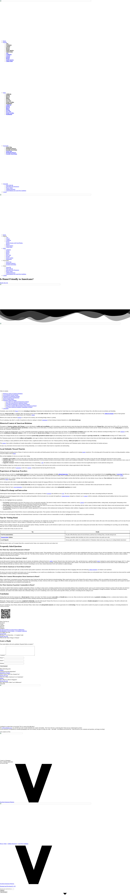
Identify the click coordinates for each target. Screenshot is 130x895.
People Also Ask (4, 282)
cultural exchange (109, 413)
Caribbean (9, 45)
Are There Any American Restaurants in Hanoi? (17, 401)
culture (33, 415)
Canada (8, 46)
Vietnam (13, 71)
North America (10, 68)
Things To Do (13, 155)
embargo (122, 431)
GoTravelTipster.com (7, 727)
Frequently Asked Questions (9, 400)
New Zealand (7, 673)
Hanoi (16, 411)
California (8, 94)
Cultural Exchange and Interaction (11, 397)
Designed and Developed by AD (8, 886)
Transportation (4, 537)
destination (44, 420)
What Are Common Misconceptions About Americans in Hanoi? (21, 405)
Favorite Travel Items (11, 149)
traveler (29, 467)
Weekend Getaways (11, 148)
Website (2, 663)
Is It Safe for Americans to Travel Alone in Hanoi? (18, 404)
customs (82, 502)
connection (18, 467)
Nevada (8, 99)
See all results (4, 892)
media (51, 561)
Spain (4, 633)
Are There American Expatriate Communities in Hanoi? (19, 407)
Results (2, 890)
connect (86, 496)
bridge (6, 479)
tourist (83, 452)
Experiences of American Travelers (11, 396)
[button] (66, 42)
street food (119, 474)
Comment (3, 655)
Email (2, 660)
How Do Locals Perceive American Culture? (16, 403)
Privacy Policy (3, 843)
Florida (4, 62)
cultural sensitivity (93, 569)
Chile (4, 65)
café (42, 462)
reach (98, 561)
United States (9, 51)
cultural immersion (63, 474)
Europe (8, 47)
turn (63, 493)
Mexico (8, 49)
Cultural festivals (65, 496)
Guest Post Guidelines (23, 843)
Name (2, 657)
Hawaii (4, 68)
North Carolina (10, 102)
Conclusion (5, 408)
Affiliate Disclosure (12, 843)
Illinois (7, 98)
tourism (19, 417)
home (14, 453)
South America (10, 50)
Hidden (5, 118)
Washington (9, 103)
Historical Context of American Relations (13, 393)
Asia (7, 43)
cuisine (121, 475)
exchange (49, 493)
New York (8, 100)
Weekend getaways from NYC (22, 115)
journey (4, 443)
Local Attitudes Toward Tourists (10, 395)
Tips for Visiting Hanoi (8, 399)
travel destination (18, 487)
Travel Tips (16, 65)
